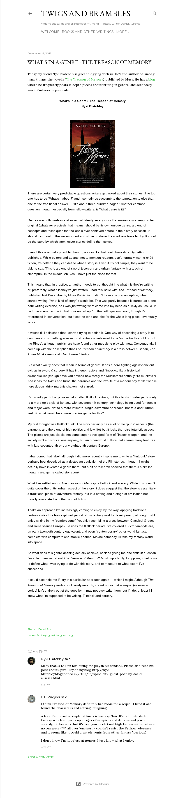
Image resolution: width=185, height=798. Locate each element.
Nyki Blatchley (52, 659)
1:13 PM (45, 684)
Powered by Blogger (96, 784)
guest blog (55, 635)
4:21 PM (46, 747)
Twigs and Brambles (85, 13)
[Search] (154, 12)
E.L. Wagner (50, 697)
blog (151, 79)
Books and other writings (88, 32)
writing (68, 635)
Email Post (45, 629)
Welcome (50, 32)
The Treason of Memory (84, 79)
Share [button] (31, 629)
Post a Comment (40, 757)
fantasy (42, 635)
